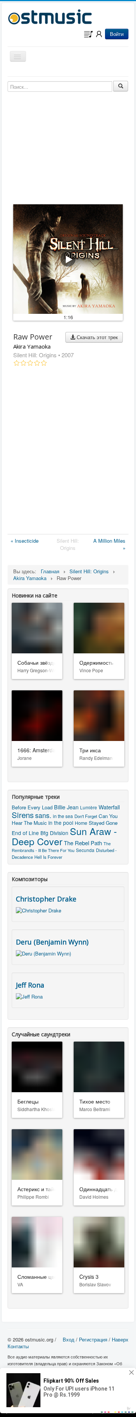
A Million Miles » (109, 544)
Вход (68, 1339)
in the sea (63, 816)
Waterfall (109, 807)
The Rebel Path (83, 843)
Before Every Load (32, 807)
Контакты (18, 1346)
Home (81, 823)
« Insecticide (25, 540)
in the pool (60, 822)
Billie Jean (66, 807)
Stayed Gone (103, 822)
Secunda (85, 850)
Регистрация (93, 1339)
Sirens (23, 814)
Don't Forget (85, 816)
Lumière (88, 807)
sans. (43, 815)
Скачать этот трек (96, 337)
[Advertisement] (68, 452)
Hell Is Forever (48, 857)
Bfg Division (54, 833)
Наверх (120, 1339)
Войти (117, 33)
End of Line (25, 833)
